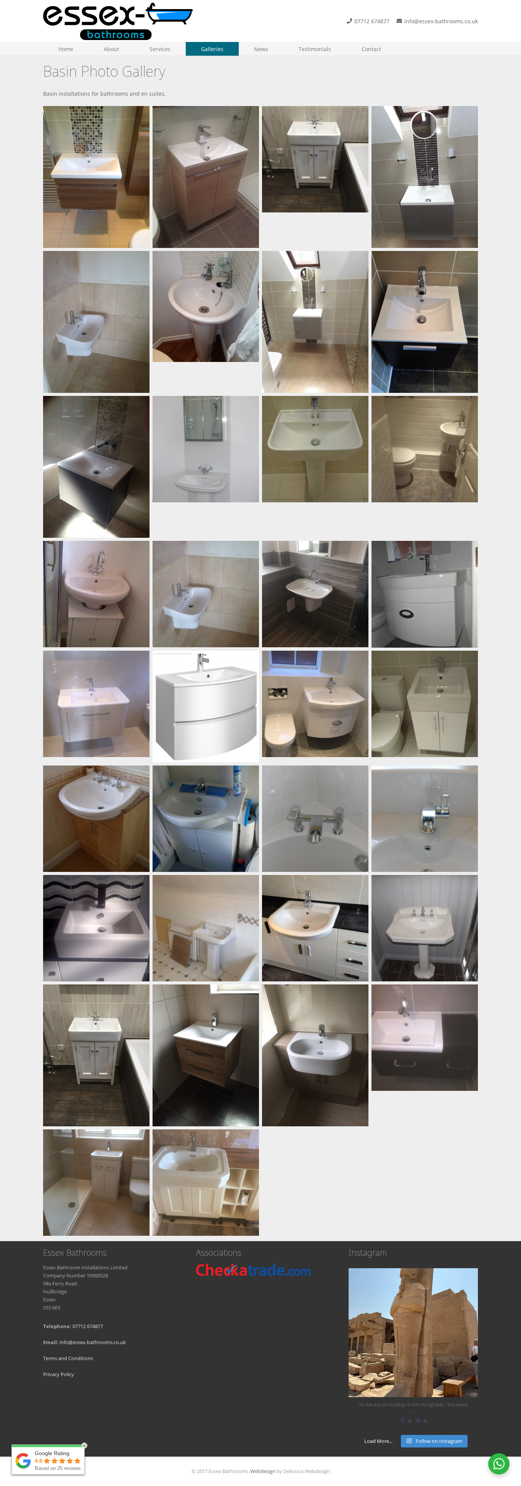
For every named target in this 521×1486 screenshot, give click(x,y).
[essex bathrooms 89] (424, 177)
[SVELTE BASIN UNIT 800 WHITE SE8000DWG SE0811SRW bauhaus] (206, 706)
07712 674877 (87, 1326)
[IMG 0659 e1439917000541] (315, 594)
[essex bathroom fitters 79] (206, 594)
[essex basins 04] (96, 1182)
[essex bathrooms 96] (206, 177)
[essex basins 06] (206, 1055)
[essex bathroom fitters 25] (424, 706)
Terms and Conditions (68, 1358)
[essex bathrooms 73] (424, 322)
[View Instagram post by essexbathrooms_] (470, 1387)
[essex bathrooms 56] (315, 928)
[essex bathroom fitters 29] (206, 322)
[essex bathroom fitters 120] (424, 819)
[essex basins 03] (424, 1055)
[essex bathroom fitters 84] (424, 467)
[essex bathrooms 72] (96, 467)
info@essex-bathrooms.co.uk (92, 1342)
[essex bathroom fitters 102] (96, 928)
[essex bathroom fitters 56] (206, 819)
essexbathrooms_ (412, 1275)
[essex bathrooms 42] (96, 706)
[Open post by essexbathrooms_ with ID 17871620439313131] (413, 1333)
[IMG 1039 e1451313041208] (315, 177)
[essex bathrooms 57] (96, 322)
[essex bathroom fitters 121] (315, 819)
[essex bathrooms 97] (96, 177)
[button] (124, 49)
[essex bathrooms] (118, 21)
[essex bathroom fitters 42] (206, 928)
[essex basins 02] (315, 1055)
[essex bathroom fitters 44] (96, 819)
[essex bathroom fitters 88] (315, 467)
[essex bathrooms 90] (315, 322)
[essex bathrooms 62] (424, 928)
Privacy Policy (58, 1374)
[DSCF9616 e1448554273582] (424, 594)
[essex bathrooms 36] (315, 706)
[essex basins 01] (96, 1055)
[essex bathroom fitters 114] (206, 467)
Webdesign (262, 1471)
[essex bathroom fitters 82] (96, 594)
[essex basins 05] (206, 1182)
